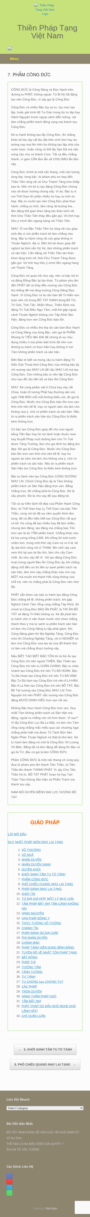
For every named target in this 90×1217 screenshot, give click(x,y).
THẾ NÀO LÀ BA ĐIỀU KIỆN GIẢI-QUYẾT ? (35, 1144)
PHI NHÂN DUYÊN (34, 937)
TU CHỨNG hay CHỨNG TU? (42, 981)
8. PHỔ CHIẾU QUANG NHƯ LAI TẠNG (45, 1064)
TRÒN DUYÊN (32, 991)
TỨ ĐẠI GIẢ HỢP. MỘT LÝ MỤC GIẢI (48, 898)
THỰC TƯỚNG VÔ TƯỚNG (41, 923)
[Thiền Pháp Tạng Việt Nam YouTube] (9, 1182)
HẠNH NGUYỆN (33, 913)
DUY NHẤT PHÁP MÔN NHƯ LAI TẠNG (35, 842)
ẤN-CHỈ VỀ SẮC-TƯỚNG (23, 1149)
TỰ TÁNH (28, 976)
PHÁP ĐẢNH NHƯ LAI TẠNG (42, 889)
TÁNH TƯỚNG (32, 972)
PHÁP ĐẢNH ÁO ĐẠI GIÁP (40, 933)
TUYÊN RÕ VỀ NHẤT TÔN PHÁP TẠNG (49, 952)
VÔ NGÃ (27, 855)
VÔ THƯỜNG (31, 850)
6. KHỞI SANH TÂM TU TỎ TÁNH (45, 1049)
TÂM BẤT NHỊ (31, 1001)
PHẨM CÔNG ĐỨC (35, 879)
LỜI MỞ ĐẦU (17, 834)
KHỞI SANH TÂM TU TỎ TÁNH (43, 874)
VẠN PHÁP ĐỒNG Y (36, 918)
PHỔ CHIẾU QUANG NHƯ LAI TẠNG (47, 884)
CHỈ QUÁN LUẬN (33, 1016)
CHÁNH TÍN (30, 928)
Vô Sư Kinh (14, 1138)
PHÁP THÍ (29, 962)
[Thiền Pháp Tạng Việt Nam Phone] (9, 1193)
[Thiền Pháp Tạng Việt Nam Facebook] (9, 1176)
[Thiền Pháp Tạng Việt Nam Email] (9, 1187)
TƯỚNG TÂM (31, 967)
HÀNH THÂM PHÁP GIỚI (39, 996)
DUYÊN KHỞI (31, 869)
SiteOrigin (51, 1208)
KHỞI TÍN (28, 894)
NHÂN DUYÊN (32, 859)
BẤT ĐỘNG (30, 957)
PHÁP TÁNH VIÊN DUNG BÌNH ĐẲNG (48, 947)
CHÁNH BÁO (31, 942)
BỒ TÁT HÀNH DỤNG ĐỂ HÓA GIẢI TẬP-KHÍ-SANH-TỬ (43, 1132)
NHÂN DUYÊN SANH (36, 864)
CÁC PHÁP (29, 986)
